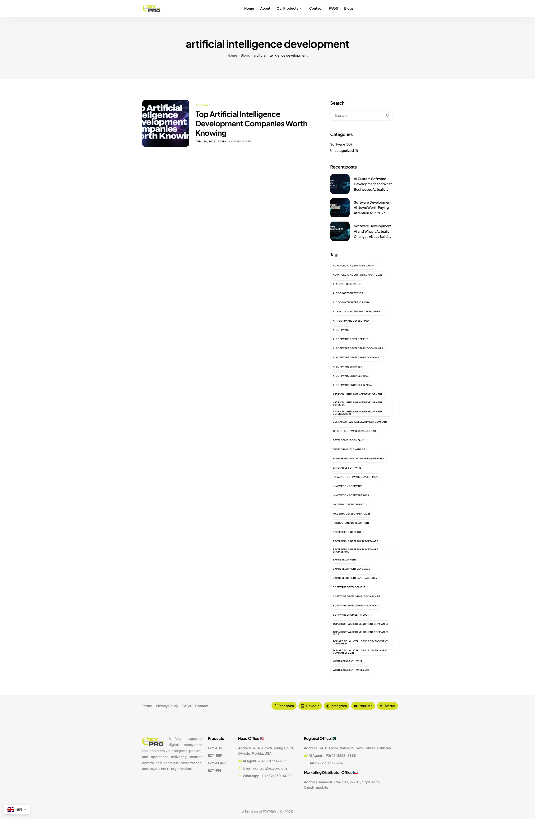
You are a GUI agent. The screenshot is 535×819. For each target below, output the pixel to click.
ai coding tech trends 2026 (351, 302)
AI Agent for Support (347, 284)
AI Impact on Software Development (357, 311)
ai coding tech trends (348, 293)
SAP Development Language (351, 569)
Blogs (348, 8)
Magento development (348, 504)
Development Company (348, 440)
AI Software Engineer (347, 366)
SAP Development (344, 559)
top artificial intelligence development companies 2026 (360, 651)
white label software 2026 (351, 670)
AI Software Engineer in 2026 (352, 385)
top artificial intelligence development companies (360, 642)
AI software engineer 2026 (351, 376)
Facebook (285, 706)
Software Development (349, 587)
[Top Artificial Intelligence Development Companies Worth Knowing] (165, 123)
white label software (348, 660)
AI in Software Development (352, 320)
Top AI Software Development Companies (361, 624)
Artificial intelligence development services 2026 (357, 412)
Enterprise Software (347, 468)
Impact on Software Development (356, 477)
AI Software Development (350, 339)
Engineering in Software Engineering (358, 458)
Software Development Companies (356, 596)
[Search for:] (361, 115)
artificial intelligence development (357, 394)
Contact (316, 8)
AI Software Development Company (357, 357)
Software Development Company (355, 605)
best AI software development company (360, 422)
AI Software (341, 330)
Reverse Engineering (347, 532)
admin (222, 141)
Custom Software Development (354, 431)
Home (249, 8)
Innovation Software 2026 (351, 495)
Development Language (349, 449)
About (265, 8)
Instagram (338, 706)
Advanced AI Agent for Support (354, 265)
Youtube (366, 706)
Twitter (389, 706)
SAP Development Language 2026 (355, 578)
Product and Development (351, 523)
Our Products (287, 8)
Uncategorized (342, 150)
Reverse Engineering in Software (355, 541)
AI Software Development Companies (358, 348)
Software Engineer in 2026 (351, 615)
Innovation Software (347, 486)
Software (203, 105)
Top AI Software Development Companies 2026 (361, 633)
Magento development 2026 (351, 513)
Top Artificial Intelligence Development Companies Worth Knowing (251, 123)
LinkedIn (312, 706)
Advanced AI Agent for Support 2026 (357, 275)
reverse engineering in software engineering (355, 550)
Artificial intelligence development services (357, 403)
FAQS (333, 8)
